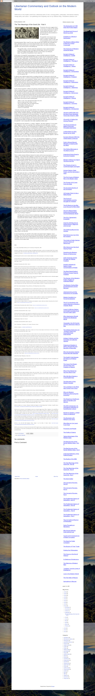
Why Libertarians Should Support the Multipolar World (70, 317)
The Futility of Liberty (69, 432)
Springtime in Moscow (69, 581)
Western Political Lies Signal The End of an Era (71, 160)
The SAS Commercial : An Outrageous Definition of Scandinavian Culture (70, 407)
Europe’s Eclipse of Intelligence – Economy (70, 102)
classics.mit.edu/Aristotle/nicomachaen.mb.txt (24, 302)
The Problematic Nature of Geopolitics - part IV (71, 499)
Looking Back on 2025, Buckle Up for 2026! (70, 132)
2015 (65, 604)
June (66, 619)
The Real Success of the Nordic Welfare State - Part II (71, 443)
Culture (65, 646)
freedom (65, 643)
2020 (65, 602)
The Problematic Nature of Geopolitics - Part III (71, 504)
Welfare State (66, 649)
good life (19, 435)
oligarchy (66, 675)
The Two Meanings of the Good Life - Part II (70, 468)
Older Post (56, 476)
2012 (65, 629)
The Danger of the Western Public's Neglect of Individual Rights (71, 279)
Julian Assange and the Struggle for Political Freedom (70, 259)
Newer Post (17, 476)
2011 (65, 631)
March (66, 624)
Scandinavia (66, 658)
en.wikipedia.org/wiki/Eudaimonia (27, 327)
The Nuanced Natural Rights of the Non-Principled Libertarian (69, 126)
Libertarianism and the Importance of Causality (70, 292)
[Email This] (27, 433)
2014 (65, 605)
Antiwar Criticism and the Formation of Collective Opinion (70, 339)
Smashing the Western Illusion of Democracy (70, 253)
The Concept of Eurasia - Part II (70, 488)
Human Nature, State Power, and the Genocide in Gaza (71, 171)
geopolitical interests (68, 642)
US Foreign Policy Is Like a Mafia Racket (71, 193)
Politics (65, 648)
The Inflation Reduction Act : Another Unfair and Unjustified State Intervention (71, 332)
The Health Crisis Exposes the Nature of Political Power (70, 358)
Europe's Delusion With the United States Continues (71, 137)
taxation (65, 670)
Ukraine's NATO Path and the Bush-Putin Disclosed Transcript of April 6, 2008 (70, 114)
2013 (65, 628)
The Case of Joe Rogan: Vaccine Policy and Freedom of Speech (70, 365)
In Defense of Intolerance (71, 559)
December (67, 607)
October (67, 610)
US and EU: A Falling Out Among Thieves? (70, 120)
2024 (65, 595)
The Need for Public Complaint (69, 541)
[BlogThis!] (28, 433)
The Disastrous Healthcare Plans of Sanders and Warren (71, 400)
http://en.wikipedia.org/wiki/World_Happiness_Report (41, 413)
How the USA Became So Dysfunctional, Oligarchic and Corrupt (70, 224)
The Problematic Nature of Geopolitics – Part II (71, 509)
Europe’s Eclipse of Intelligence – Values (69, 65)
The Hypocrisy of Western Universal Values (71, 49)
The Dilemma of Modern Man (70, 564)
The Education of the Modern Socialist (69, 382)
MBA (65, 673)
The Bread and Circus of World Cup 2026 (70, 32)
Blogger (52, 686)
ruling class (66, 678)
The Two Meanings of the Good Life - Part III (70, 463)
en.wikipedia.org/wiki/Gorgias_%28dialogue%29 (30, 253)
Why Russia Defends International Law (69, 531)
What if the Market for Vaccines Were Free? (70, 371)
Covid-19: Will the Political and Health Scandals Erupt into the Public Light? (71, 311)
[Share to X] (30, 433)
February (67, 625)
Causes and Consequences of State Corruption (71, 536)
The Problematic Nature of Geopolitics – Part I (71, 515)
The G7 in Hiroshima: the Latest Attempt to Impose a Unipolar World (71, 304)
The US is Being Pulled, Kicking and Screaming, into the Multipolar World (70, 212)
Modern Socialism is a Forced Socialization (69, 298)
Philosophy (23, 435)
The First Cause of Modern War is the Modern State (71, 177)
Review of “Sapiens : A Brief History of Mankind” (71, 413)
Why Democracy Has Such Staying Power (71, 247)
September (67, 612)
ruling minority (67, 669)
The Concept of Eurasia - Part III (70, 483)
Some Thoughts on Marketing (69, 526)
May (66, 620)
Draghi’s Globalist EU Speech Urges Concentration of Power (70, 266)
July (66, 617)
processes (66, 676)
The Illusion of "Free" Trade (71, 546)
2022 (65, 598)
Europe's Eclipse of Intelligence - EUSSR (69, 54)
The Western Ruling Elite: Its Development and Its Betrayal (70, 286)
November (67, 609)
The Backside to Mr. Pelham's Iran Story (69, 418)
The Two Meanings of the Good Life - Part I (70, 474)
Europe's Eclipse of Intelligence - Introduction (71, 108)
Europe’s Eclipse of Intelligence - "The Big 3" (70, 60)
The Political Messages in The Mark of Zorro (70, 149)
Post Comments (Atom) (24, 478)
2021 (65, 600)
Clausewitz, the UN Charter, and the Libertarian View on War (71, 324)
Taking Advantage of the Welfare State (70, 437)
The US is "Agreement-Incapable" (70, 218)
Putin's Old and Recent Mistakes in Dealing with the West (70, 143)
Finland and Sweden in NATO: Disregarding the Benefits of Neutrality (70, 346)
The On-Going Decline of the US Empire (70, 188)
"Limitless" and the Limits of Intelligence (71, 569)
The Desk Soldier (68, 479)
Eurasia (65, 657)
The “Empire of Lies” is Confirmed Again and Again (71, 165)
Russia (65, 652)
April (66, 622)
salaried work (66, 663)
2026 (65, 592)
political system (67, 654)
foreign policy (66, 660)
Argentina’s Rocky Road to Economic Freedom (71, 155)
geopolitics (66, 637)
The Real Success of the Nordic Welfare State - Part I (71, 449)
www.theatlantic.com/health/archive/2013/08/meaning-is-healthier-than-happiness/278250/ (28, 406)
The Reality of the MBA (70, 459)
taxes (65, 672)
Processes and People (69, 428)
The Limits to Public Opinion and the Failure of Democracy (71, 241)
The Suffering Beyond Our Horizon (71, 230)
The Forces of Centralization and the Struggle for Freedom (70, 200)
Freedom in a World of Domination (70, 37)
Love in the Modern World (71, 574)
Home (36, 476)
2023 (65, 597)
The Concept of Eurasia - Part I (70, 494)
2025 (65, 593)
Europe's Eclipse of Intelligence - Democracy (70, 92)
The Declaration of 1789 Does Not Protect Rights (70, 26)
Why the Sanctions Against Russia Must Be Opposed (71, 352)
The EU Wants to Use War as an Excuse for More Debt (71, 206)
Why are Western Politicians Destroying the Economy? (70, 393)
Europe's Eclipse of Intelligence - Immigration (71, 70)
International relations (68, 639)
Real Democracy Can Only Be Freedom (71, 235)
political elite (66, 667)
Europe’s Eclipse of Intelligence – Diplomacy (70, 86)
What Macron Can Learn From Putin (70, 424)
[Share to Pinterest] (32, 433)
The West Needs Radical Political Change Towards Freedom (70, 272)
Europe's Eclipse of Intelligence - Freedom (70, 76)
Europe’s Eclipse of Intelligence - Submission (70, 81)
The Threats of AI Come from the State (70, 183)
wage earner (66, 664)
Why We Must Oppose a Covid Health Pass (70, 377)
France (65, 666)
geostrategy (66, 651)
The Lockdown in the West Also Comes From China (71, 387)
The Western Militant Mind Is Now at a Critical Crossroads (71, 43)
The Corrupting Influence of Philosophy (70, 520)
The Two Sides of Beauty (70, 578)
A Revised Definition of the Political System (71, 454)
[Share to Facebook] (31, 433)
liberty (65, 655)
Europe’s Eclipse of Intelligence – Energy (69, 97)
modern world (66, 645)
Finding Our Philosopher (70, 550)
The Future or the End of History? (70, 554)
